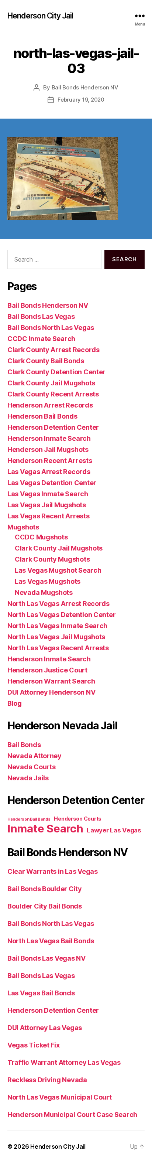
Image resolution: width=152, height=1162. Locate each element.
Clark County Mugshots (52, 559)
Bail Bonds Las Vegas (41, 316)
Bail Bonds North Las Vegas (50, 327)
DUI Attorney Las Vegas (44, 1028)
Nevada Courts (31, 767)
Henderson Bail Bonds (42, 416)
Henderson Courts (77, 818)
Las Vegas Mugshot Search (58, 570)
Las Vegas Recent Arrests (48, 516)
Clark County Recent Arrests (53, 394)
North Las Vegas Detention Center (61, 615)
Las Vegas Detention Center (51, 483)
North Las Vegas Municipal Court (59, 1097)
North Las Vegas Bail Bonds (50, 941)
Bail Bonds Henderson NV (85, 87)
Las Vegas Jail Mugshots (46, 505)
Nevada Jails (28, 778)
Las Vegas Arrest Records (48, 472)
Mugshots (23, 527)
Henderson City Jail (40, 16)
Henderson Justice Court (47, 670)
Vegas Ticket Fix (33, 1045)
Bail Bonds (24, 745)
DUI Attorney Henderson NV (51, 692)
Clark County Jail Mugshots (51, 383)
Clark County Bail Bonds (45, 361)
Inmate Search (45, 828)
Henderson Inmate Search (49, 438)
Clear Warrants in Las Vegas (52, 871)
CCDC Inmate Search (41, 339)
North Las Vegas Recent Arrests (58, 648)
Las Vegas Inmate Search (47, 494)
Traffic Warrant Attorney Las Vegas (64, 1062)
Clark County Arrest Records (53, 350)
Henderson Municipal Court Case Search (72, 1114)
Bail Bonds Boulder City (44, 889)
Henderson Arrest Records (50, 405)
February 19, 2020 (81, 99)
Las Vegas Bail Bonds (41, 993)
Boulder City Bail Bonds (44, 906)
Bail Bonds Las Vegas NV (46, 958)
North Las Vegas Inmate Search (57, 626)
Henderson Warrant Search (51, 681)
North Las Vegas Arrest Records (58, 603)
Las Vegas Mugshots (47, 581)
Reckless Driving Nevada (47, 1080)
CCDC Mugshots (41, 537)
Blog (14, 703)
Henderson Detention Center (53, 427)
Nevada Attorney (34, 756)
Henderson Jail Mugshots (48, 449)
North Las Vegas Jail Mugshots (56, 637)
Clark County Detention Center (56, 372)
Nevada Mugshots (44, 592)
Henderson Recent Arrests (49, 460)
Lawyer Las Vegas (114, 830)
